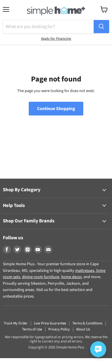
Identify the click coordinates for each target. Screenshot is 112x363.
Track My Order (16, 323)
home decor (71, 277)
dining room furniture (40, 277)
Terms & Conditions (87, 323)
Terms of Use (32, 329)
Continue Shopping (56, 108)
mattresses (84, 271)
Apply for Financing (56, 38)
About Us (83, 329)
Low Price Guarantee (50, 323)
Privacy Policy (59, 329)
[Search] (101, 26)
